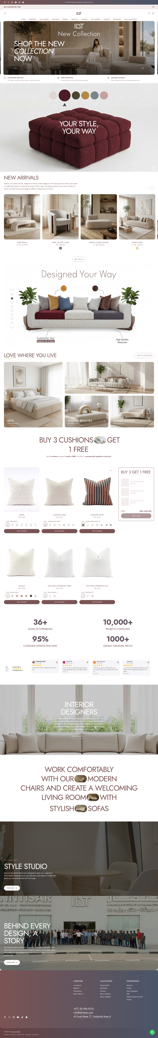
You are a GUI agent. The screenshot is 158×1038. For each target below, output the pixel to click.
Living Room (77, 985)
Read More (126, 673)
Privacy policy (6, 1034)
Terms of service (35, 1034)
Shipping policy (28, 1034)
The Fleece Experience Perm (59, 586)
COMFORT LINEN (59, 515)
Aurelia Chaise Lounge (99, 242)
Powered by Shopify (15, 1032)
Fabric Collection (105, 994)
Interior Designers (105, 997)
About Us (129, 985)
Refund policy (13, 1034)
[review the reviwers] (148, 662)
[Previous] (15, 68)
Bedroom (76, 988)
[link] (12, 888)
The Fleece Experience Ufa (97, 586)
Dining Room (78, 991)
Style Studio (103, 988)
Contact (129, 988)
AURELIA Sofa (137, 242)
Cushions (103, 991)
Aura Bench (22, 242)
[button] (154, 168)
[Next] (142, 68)
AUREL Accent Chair (60, 242)
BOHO (21, 515)
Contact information (20, 1034)
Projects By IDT (104, 985)
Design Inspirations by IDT (135, 997)
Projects (129, 1000)
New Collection (78, 994)
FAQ (128, 994)
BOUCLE (22, 586)
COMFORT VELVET (97, 515)
